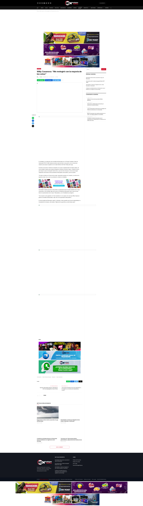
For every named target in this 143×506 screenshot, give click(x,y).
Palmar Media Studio (68, 479)
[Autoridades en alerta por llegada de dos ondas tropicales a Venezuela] (71, 412)
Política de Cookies (76, 461)
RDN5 (45, 395)
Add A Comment (59, 447)
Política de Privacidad (77, 459)
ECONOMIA (69, 7)
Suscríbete (102, 3)
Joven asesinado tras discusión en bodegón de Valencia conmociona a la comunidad (96, 109)
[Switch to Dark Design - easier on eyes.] (110, 7)
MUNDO (75, 7)
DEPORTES (86, 7)
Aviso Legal (75, 463)
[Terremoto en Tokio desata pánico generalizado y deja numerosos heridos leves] (71, 431)
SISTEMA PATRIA (80, 8)
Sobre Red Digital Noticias (78, 465)
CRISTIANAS (93, 7)
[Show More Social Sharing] (62, 80)
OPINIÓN (106, 7)
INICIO (42, 7)
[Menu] (37, 8)
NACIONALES (63, 7)
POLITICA (57, 7)
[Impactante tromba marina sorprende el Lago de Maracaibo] (48, 412)
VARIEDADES (99, 7)
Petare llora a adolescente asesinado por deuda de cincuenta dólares (95, 104)
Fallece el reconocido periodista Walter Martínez (95, 100)
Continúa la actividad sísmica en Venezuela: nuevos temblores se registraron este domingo (47, 440)
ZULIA (46, 7)
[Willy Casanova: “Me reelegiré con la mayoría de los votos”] (59, 97)
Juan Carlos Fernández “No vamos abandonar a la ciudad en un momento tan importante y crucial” (71, 389)
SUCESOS (51, 7)
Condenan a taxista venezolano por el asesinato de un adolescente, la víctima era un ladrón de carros (96, 119)
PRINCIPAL (39, 68)
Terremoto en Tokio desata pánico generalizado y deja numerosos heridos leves (71, 439)
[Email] (33, 126)
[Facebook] (33, 121)
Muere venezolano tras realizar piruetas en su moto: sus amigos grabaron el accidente (96, 114)
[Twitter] (33, 123)
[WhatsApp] (33, 118)
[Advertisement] (71, 21)
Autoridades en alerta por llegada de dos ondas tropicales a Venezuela (70, 420)
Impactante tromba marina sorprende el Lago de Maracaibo (47, 420)
